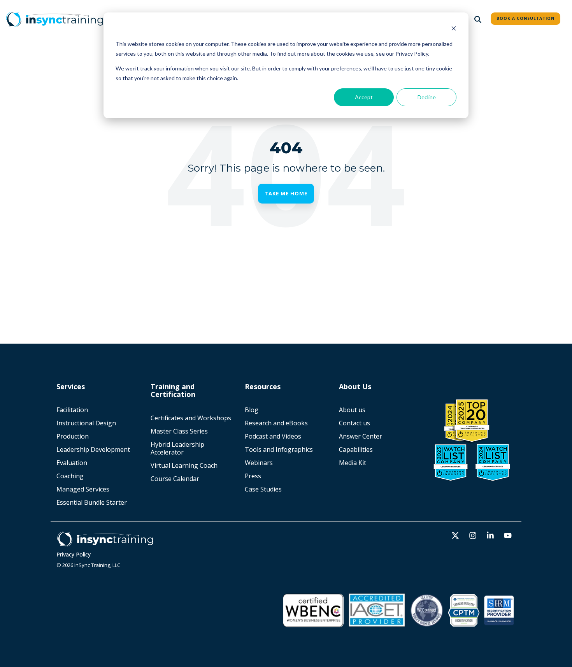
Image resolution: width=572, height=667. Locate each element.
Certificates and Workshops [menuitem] (191, 418)
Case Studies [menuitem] (263, 489)
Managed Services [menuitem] (82, 489)
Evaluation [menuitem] (71, 463)
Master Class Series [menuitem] (179, 431)
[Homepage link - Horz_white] (105, 543)
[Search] (478, 19)
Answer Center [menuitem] (360, 436)
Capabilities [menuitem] (356, 449)
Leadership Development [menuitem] (93, 449)
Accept (364, 97)
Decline (427, 97)
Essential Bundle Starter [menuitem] (92, 502)
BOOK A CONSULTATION (525, 18)
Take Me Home (286, 193)
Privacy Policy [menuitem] (73, 554)
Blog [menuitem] (251, 410)
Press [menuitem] (253, 476)
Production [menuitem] (72, 436)
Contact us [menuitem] (354, 423)
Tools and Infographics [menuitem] (279, 449)
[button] (456, 535)
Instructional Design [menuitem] (86, 423)
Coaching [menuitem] (70, 476)
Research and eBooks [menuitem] (276, 423)
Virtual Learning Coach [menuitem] (184, 465)
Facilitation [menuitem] (72, 410)
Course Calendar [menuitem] (175, 479)
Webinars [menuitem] (259, 463)
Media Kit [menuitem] (353, 463)
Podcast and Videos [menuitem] (273, 436)
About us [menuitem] (352, 410)
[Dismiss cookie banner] (453, 29)
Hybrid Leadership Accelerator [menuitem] (178, 448)
